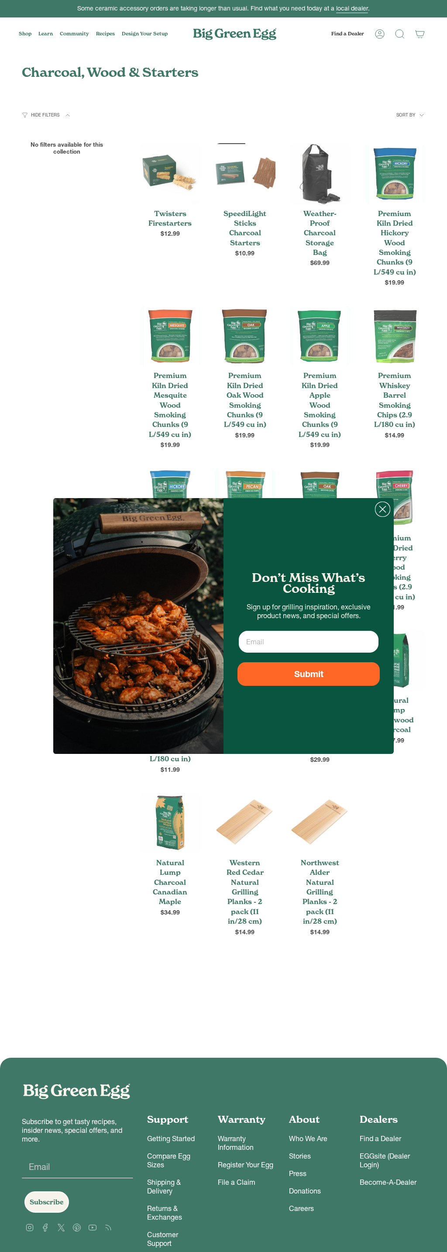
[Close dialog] (382, 509)
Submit (308, 674)
